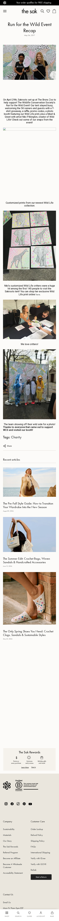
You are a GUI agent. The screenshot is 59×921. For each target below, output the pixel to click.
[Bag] (54, 11)
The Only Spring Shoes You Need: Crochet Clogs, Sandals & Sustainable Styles (28, 633)
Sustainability (9, 829)
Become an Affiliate (11, 858)
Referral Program (10, 852)
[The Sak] (29, 11)
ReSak (33, 869)
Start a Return (41, 877)
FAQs (33, 846)
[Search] (42, 11)
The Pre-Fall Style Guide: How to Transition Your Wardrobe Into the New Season (28, 505)
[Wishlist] (48, 11)
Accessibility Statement (13, 872)
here (38, 294)
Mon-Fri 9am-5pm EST (13, 908)
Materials (7, 835)
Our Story (7, 840)
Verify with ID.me (38, 858)
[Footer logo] (7, 785)
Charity (16, 437)
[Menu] (6, 11)
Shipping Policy (37, 840)
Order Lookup (37, 829)
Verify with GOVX (38, 864)
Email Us (7, 902)
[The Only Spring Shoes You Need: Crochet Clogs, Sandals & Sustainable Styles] (29, 598)
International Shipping (40, 852)
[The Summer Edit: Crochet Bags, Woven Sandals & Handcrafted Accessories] (29, 534)
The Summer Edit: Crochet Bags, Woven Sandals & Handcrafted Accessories (26, 560)
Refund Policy (37, 835)
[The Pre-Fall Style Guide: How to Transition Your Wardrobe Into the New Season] (29, 482)
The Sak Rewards (10, 846)
